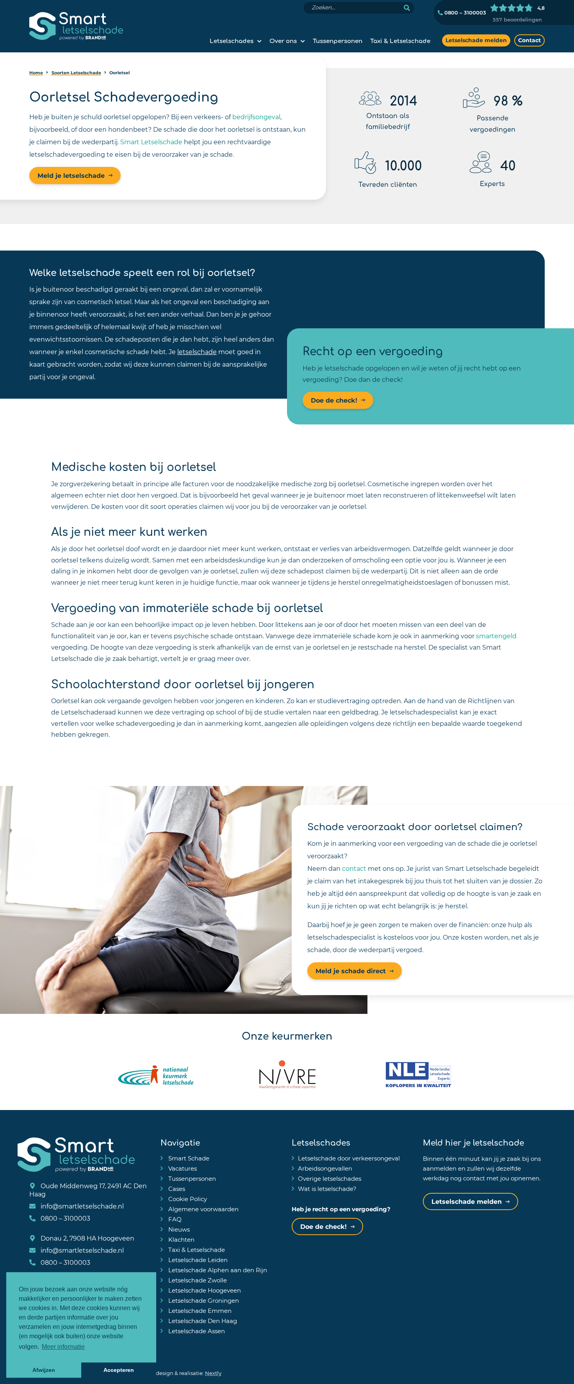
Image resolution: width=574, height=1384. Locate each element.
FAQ (174, 1219)
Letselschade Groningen (203, 1300)
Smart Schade (188, 1158)
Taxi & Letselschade (400, 40)
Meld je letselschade (71, 175)
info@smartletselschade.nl (81, 1206)
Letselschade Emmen (199, 1310)
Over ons (283, 40)
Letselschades (231, 40)
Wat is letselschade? (327, 1188)
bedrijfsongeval (256, 117)
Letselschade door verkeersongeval (349, 1158)
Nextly (213, 1373)
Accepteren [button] (118, 1370)
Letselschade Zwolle (197, 1280)
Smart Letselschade (151, 142)
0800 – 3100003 (464, 12)
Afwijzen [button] (43, 1370)
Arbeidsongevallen (325, 1168)
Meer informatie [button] (63, 1346)
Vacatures (182, 1168)
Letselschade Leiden (197, 1260)
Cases (176, 1188)
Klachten (180, 1239)
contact (354, 868)
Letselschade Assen (196, 1331)
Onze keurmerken (287, 1035)
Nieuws (178, 1229)
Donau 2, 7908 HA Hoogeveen (86, 1238)
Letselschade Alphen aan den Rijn (217, 1270)
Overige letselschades (329, 1178)
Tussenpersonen (337, 40)
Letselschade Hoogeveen (204, 1290)
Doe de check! (334, 400)
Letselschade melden (476, 40)
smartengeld (496, 636)
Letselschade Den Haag (202, 1321)
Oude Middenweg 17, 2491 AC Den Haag (88, 1190)
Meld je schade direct (351, 971)
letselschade (197, 351)
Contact (529, 40)
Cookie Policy (187, 1199)
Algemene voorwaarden (203, 1209)
